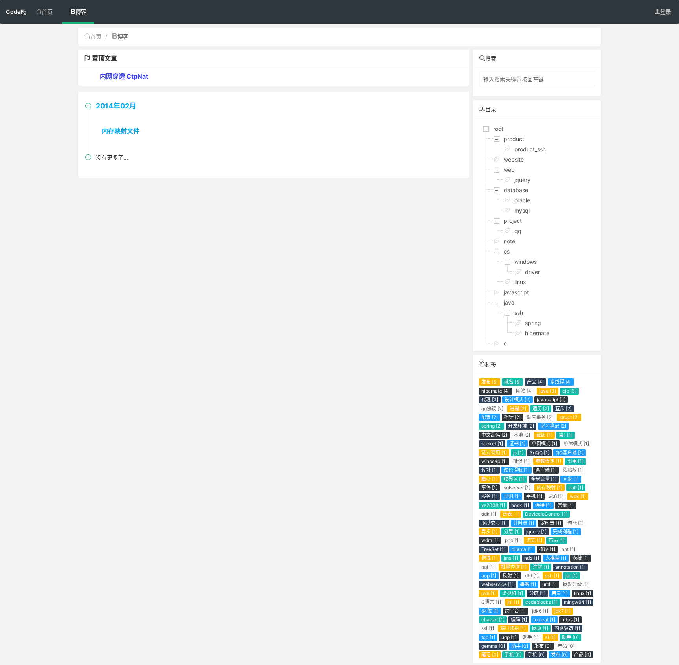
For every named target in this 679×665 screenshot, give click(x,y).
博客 (80, 11)
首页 (47, 11)
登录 (665, 11)
